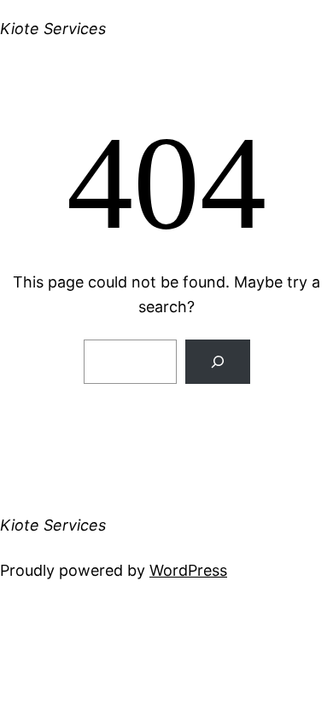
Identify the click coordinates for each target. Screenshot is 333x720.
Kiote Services (53, 29)
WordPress (188, 570)
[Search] (217, 362)
